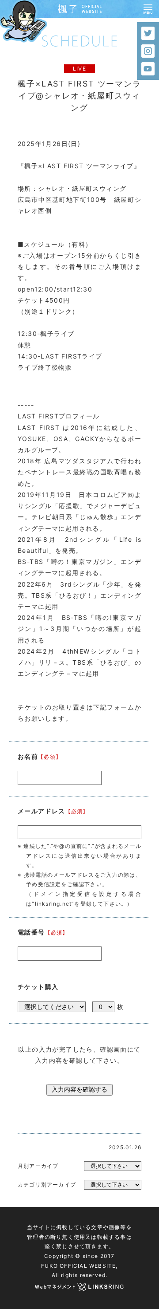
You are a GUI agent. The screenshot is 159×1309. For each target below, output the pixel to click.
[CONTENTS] (148, 9)
